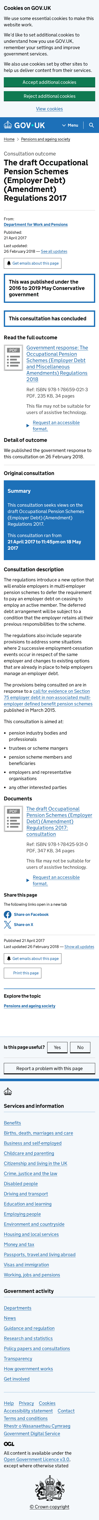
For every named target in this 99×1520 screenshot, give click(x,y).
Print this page (26, 973)
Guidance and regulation (29, 1328)
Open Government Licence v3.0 (36, 1459)
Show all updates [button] (79, 946)
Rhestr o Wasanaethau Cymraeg (37, 1426)
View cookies (49, 108)
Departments (17, 1308)
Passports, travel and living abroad (40, 1254)
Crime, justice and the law (30, 1173)
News (10, 1318)
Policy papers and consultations (37, 1348)
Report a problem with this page (49, 1068)
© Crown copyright (49, 1507)
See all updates (54, 251)
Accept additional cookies (49, 82)
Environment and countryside (34, 1224)
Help (9, 1403)
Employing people (22, 1214)
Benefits (12, 1123)
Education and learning (28, 1204)
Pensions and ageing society (45, 139)
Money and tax (19, 1244)
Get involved (17, 1379)
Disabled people (21, 1184)
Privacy (26, 1403)
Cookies (47, 1403)
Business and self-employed (33, 1143)
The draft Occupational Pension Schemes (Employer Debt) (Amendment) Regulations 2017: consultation (59, 821)
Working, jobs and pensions (32, 1275)
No (83, 1047)
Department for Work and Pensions (36, 224)
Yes (61, 1047)
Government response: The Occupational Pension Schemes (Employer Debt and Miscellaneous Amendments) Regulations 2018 (57, 363)
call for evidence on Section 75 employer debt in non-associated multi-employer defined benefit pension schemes (48, 697)
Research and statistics (28, 1338)
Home (9, 139)
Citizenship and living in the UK (35, 1163)
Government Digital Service (32, 1433)
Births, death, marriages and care (38, 1133)
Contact (66, 1411)
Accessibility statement (28, 1411)
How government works (28, 1369)
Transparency (18, 1358)
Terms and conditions (26, 1418)
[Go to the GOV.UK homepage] (24, 125)
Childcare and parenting (29, 1153)
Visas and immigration (26, 1265)
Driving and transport (26, 1194)
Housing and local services (31, 1234)
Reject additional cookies (50, 96)
